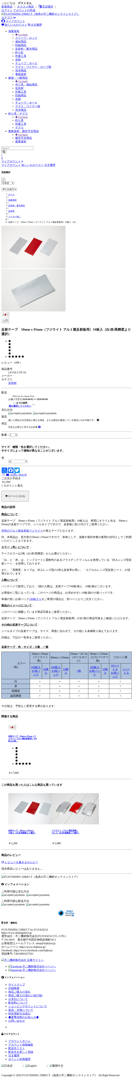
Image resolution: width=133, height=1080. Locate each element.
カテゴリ (7, 17)
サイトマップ (16, 984)
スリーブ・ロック (26, 37)
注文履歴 (36, 24)
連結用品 (20, 41)
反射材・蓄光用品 (26, 48)
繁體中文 (69, 1065)
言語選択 (47, 6)
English (41, 1065)
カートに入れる (16, 496)
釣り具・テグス (18, 113)
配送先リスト (16, 1048)
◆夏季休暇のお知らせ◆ (23, 1017)
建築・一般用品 (18, 77)
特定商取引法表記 (19, 1013)
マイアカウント (15, 21)
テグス (19, 127)
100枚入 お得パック (36, 671)
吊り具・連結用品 (26, 84)
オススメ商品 (25, 6)
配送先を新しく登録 (20, 1051)
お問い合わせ (18, 474)
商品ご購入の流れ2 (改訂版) (25, 995)
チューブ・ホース (26, 63)
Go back (23, 34)
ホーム (11, 194)
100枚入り (35, 599)
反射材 (19, 88)
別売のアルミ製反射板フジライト (22, 530)
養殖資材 (20, 74)
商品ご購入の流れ (19, 991)
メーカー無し (14, 216)
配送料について (18, 1002)
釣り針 (19, 52)
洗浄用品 (20, 70)
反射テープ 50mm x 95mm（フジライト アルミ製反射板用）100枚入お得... (22, 738)
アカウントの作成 (24, 10)
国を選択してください (20, 406)
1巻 (79, 670)
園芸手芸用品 (23, 137)
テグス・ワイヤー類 (27, 106)
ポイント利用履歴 (19, 1059)
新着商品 (6, 6)
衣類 (18, 59)
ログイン (6, 10)
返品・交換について (20, 1009)
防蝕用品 (20, 45)
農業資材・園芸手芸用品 (23, 131)
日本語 (17, 1065)
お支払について (18, 999)
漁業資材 (13, 31)
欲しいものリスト (15, 24)
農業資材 (20, 141)
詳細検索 (13, 988)
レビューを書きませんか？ (21, 862)
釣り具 (19, 120)
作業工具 (20, 56)
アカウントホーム (19, 1041)
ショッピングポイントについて (27, 1006)
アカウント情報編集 (20, 1044)
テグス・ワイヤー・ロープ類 (33, 66)
